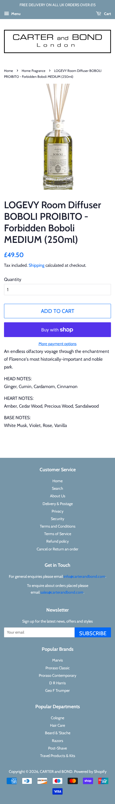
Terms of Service (57, 533)
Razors (57, 740)
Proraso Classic (57, 668)
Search (57, 488)
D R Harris (57, 683)
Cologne (57, 717)
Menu (15, 13)
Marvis (57, 660)
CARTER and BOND (56, 771)
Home (8, 71)
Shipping (36, 265)
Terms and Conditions (57, 526)
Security (57, 518)
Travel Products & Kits (57, 755)
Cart (107, 13)
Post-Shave (57, 748)
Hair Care (57, 725)
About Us (57, 496)
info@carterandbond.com (84, 576)
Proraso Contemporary (57, 675)
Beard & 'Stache (57, 732)
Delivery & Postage (58, 503)
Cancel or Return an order (57, 549)
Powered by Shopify (90, 771)
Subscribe (92, 633)
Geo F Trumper (57, 690)
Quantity (12, 279)
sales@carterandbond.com (61, 592)
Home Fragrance (33, 71)
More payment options (57, 343)
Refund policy (57, 541)
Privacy (57, 511)
